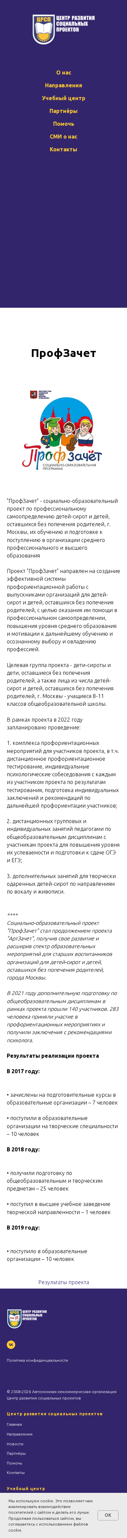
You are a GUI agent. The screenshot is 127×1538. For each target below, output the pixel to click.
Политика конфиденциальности (37, 1360)
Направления (63, 85)
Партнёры (63, 111)
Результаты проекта (63, 1282)
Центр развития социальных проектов (55, 1414)
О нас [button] (63, 72)
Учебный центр (63, 98)
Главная (14, 1424)
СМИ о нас (63, 136)
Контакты (63, 149)
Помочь (63, 124)
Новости (15, 1444)
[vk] (11, 1344)
